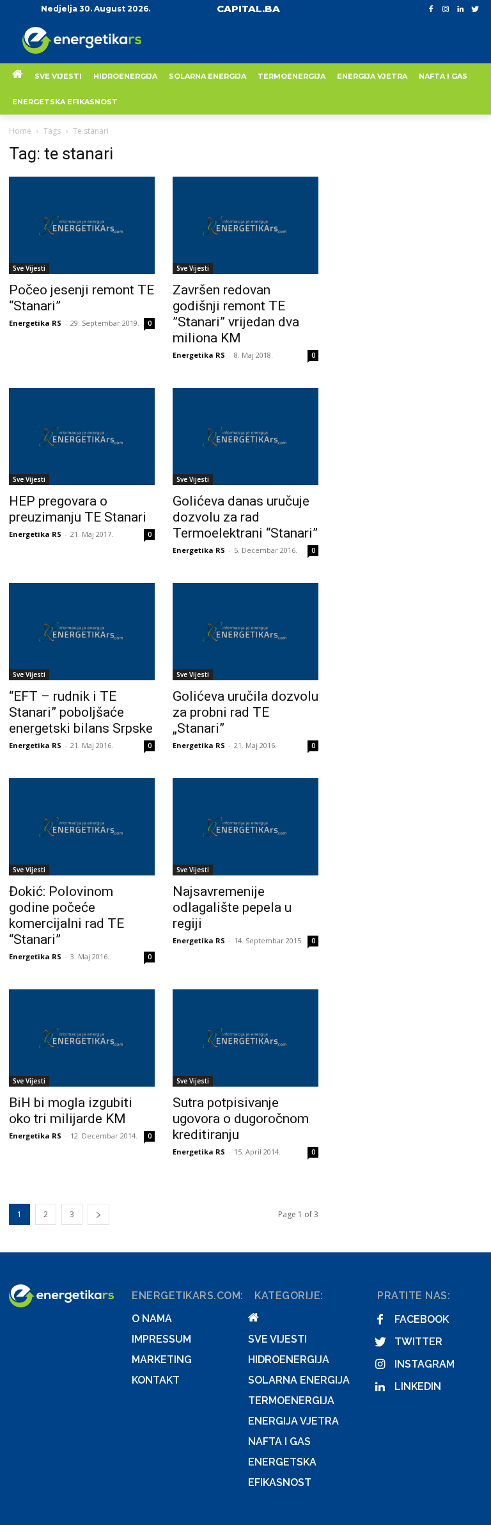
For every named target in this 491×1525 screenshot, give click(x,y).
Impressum (161, 1339)
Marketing (162, 1359)
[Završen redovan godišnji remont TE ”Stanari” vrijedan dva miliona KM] (245, 225)
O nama (152, 1319)
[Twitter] (474, 9)
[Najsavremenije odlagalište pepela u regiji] (245, 826)
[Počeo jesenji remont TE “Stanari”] (82, 225)
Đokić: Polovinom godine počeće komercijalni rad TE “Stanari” (66, 915)
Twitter (418, 1342)
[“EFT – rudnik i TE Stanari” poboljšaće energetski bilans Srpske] (82, 631)
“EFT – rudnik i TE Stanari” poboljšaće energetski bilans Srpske (81, 712)
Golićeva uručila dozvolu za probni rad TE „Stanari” (245, 712)
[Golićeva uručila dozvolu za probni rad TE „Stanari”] (245, 631)
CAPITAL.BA (248, 9)
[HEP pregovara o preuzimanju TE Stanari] (82, 436)
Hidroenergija (288, 1359)
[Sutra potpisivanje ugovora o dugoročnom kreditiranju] (245, 1038)
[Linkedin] (460, 9)
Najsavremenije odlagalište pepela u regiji (232, 907)
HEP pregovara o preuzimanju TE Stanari (77, 509)
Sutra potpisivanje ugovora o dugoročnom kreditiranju (241, 1118)
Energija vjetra (293, 1421)
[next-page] (98, 1214)
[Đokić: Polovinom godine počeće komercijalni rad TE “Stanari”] (82, 826)
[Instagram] (446, 9)
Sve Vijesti (29, 268)
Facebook (421, 1319)
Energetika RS (35, 323)
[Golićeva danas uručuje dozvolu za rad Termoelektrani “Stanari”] (245, 436)
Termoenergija (291, 1400)
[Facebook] (431, 9)
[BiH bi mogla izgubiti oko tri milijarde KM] (82, 1038)
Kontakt (156, 1380)
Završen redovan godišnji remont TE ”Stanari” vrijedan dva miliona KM (236, 314)
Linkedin (417, 1386)
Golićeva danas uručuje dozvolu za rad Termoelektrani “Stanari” (245, 517)
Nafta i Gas (279, 1441)
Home (20, 130)
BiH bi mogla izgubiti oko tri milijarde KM (70, 1110)
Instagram (424, 1364)
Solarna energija (299, 1380)
